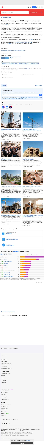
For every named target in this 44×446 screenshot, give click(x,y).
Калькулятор (9, 233)
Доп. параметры (34, 12)
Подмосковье (4, 361)
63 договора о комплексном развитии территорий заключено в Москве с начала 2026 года (11, 187)
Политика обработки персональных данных (21, 428)
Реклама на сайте (14, 419)
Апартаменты (4, 383)
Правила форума (38, 85)
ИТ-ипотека (3, 394)
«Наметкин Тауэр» (7, 272)
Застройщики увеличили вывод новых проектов (10, 215)
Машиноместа (4, 366)
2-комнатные (3, 380)
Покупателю (3, 410)
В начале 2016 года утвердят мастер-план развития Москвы (13, 50)
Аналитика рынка (4, 408)
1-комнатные (3, 378)
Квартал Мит (6, 267)
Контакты (8, 419)
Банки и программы (5, 399)
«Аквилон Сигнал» (7, 274)
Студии (2, 377)
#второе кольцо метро (6, 63)
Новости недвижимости (6, 404)
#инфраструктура (14, 63)
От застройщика (4, 396)
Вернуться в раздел (7, 17)
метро (32, 39)
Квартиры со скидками (5, 373)
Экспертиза (3, 411)
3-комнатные (3, 382)
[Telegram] (7, 58)
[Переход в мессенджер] (9, 423)
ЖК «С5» (5, 259)
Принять (22, 443)
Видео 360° (4, 413)
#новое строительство (35, 63)
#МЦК (28, 63)
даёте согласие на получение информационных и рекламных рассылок (16, 98)
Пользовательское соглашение (6, 428)
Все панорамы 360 (10, 245)
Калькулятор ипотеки (7, 389)
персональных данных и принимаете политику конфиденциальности (31, 97)
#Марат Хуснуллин (22, 63)
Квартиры (3, 375)
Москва (2, 358)
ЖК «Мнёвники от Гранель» (8, 276)
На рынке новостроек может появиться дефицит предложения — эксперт (11, 159)
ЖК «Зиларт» (6, 265)
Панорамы (3, 415)
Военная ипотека (4, 392)
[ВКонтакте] (3, 58)
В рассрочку (3, 397)
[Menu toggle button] (42, 7)
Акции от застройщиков (6, 363)
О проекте (3, 419)
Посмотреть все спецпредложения (8, 311)
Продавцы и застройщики (6, 368)
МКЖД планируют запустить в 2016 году (24, 42)
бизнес (10, 254)
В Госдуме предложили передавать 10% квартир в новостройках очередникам (33, 216)
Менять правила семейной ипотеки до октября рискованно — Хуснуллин (32, 187)
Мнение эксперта (4, 406)
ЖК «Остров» (6, 263)
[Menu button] (39, 7)
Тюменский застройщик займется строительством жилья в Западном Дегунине (32, 130)
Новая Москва (4, 359)
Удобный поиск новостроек (7, 12)
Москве (9, 43)
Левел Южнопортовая (8, 261)
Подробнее (28, 440)
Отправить (4, 85)
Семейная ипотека (4, 390)
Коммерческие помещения (6, 364)
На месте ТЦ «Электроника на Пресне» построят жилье (11, 130)
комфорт (5, 254)
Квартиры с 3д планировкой (12, 239)
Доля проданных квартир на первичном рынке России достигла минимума (32, 159)
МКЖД (7, 24)
